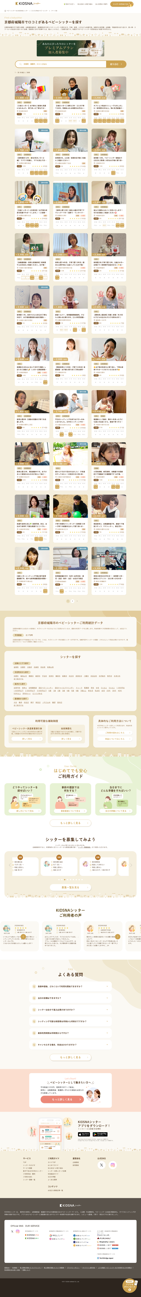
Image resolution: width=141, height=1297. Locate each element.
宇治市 (44, 676)
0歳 (50, 690)
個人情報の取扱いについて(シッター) (30, 1267)
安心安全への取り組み (85, 4)
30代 (114, 690)
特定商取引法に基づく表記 (12, 1270)
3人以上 (112, 688)
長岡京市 (79, 676)
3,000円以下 (42, 690)
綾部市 (37, 676)
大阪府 (29, 667)
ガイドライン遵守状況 (88, 1267)
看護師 (86, 688)
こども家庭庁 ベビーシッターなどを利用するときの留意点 (115, 1267)
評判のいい (27, 693)
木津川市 (117, 676)
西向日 (59, 702)
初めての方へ (70, 4)
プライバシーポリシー (73, 1267)
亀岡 (20, 702)
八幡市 (86, 676)
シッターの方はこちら (120, 4)
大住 (15, 702)
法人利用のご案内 (101, 4)
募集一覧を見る (70, 887)
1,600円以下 (19, 690)
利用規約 (14, 1267)
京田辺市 (94, 676)
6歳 (77, 690)
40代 (120, 690)
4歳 (68, 690)
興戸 (32, 702)
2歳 (59, 690)
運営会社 (7, 1267)
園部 (53, 702)
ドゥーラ (79, 688)
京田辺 (26, 702)
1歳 (54, 690)
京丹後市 (102, 676)
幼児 (103, 690)
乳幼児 (97, 690)
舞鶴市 (31, 676)
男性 (92, 688)
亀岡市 (58, 676)
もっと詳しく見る (70, 1057)
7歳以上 (83, 690)
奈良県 (42, 667)
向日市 (71, 676)
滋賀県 (16, 667)
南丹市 (109, 676)
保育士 (24, 688)
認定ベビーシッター (46, 688)
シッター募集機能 (84, 847)
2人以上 (104, 688)
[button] (59, 879)
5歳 (72, 690)
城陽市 (64, 676)
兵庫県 (36, 667)
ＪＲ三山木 (46, 702)
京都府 (22, 667)
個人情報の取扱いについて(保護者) (54, 1267)
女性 (97, 688)
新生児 (90, 690)
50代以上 (17, 693)
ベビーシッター (55, 27)
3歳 (63, 690)
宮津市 (51, 676)
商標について (26, 1270)
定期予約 (17, 688)
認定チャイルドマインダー (64, 688)
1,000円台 (121, 688)
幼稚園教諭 (33, 688)
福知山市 (23, 676)
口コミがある (37, 693)
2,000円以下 (30, 690)
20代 (108, 690)
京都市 (16, 676)
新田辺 (38, 702)
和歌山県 (50, 667)
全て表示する (18, 679)
